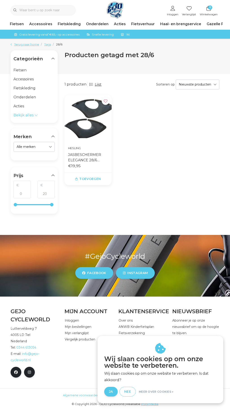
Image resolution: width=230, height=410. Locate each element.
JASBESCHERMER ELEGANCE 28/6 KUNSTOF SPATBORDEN (84, 158)
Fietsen (17, 24)
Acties (120, 24)
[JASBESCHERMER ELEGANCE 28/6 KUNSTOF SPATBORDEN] (88, 118)
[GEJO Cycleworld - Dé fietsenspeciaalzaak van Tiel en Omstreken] (115, 10)
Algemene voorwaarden (81, 395)
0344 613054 (26, 347)
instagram (137, 273)
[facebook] (16, 372)
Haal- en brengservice (180, 24)
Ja (111, 392)
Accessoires (40, 24)
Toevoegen (90, 179)
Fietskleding (69, 24)
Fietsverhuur (143, 24)
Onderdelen (97, 24)
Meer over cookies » (156, 391)
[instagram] (29, 372)
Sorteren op (165, 84)
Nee (127, 392)
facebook (96, 273)
